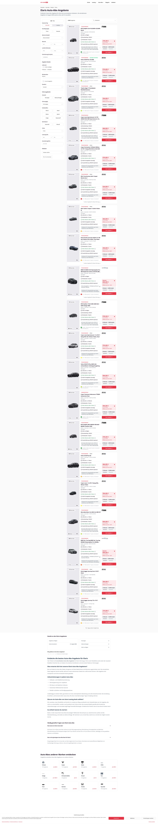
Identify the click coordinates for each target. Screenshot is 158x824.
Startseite (42, 7)
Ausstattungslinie (46, 141)
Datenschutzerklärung (6, 821)
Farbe (43, 128)
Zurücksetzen (48, 157)
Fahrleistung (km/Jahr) (47, 54)
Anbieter (44, 148)
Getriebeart (45, 121)
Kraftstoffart (45, 108)
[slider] (42, 71)
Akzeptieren (116, 818)
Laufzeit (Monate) (46, 48)
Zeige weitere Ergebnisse (93, 628)
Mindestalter (45, 74)
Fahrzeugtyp (45, 101)
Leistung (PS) (45, 134)
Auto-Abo (47, 7)
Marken (52, 7)
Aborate (44, 41)
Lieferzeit (44, 65)
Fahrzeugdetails (46, 92)
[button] (114, 41)
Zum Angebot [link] (108, 52)
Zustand (44, 95)
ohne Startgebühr (48, 81)
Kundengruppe (45, 28)
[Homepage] (44, 2)
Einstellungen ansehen (148, 818)
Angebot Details (46, 62)
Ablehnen (132, 818)
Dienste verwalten (152, 821)
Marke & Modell (46, 35)
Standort (44, 84)
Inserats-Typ (45, 23)
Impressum (20, 821)
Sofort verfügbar (48, 67)
